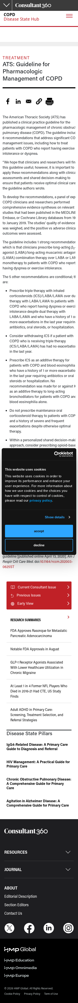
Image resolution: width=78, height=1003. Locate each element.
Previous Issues (29, 595)
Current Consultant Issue (37, 587)
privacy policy (40, 500)
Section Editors (16, 904)
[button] (39, 101)
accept (39, 531)
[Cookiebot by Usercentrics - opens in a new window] (55, 454)
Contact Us (13, 913)
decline (39, 545)
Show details (55, 517)
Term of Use (51, 993)
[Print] (49, 101)
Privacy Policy (32, 993)
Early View (25, 603)
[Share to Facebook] (7, 101)
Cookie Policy (12, 993)
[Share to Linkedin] (18, 101)
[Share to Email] (28, 101)
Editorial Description (20, 896)
